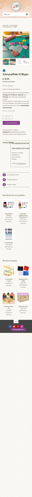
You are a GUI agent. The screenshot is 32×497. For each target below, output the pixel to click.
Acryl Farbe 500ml (8, 214)
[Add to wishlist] (5, 34)
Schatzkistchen (23, 306)
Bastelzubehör (21, 132)
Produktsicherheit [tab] (6, 142)
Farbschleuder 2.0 (8, 307)
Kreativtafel (8, 279)
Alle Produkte (18, 134)
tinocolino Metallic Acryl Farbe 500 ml (23, 215)
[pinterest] (17, 326)
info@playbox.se (21, 163)
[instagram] (21, 326)
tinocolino (5, 134)
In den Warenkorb (11, 123)
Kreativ (11, 134)
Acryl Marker (9, 243)
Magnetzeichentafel (23, 280)
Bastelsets (13, 132)
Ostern (24, 134)
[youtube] (14, 326)
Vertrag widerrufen (18, 329)
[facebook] (10, 326)
